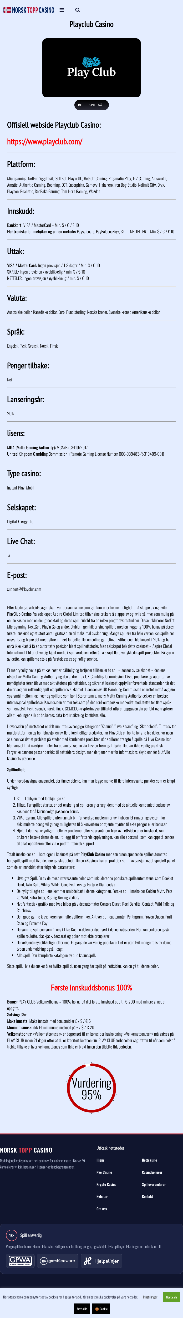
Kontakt (147, 1196)
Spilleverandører (154, 1184)
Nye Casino (104, 1172)
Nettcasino (149, 1160)
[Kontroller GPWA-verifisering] (20, 1261)
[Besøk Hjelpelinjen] (101, 1261)
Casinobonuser (152, 1172)
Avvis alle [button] (82, 1308)
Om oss (102, 1208)
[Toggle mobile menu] (62, 10)
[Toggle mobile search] (77, 10)
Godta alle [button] (171, 1297)
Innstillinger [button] (150, 1296)
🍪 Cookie (101, 1308)
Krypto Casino (106, 1184)
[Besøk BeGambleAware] (57, 1261)
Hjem (100, 1160)
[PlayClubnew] (91, 39)
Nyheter (102, 1196)
